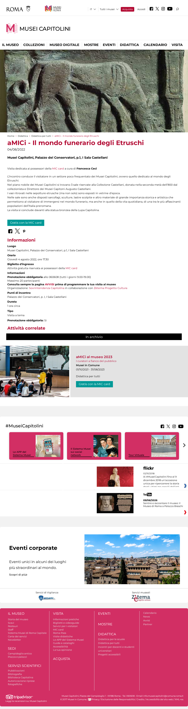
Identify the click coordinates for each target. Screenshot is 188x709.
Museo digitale (64, 45)
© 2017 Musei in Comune (73, 699)
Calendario (155, 45)
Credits (140, 699)
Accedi (141, 9)
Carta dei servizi (17, 636)
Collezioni (34, 45)
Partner (147, 624)
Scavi (11, 622)
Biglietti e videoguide (66, 622)
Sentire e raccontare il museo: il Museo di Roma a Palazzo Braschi (163, 505)
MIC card (58, 168)
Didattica (129, 45)
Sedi (12, 648)
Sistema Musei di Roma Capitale (27, 632)
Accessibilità (60, 646)
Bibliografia (15, 674)
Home (10, 136)
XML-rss (179, 699)
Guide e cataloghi (63, 643)
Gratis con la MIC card (25, 222)
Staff (10, 629)
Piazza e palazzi (17, 656)
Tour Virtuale (136, 454)
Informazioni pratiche (66, 619)
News (146, 616)
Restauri (13, 626)
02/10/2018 (161, 480)
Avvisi (146, 620)
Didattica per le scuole (111, 639)
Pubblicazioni (16, 670)
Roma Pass (59, 632)
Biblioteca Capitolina (20, 677)
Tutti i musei (107, 9)
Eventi (109, 45)
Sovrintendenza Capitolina (46, 288)
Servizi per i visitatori (65, 626)
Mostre (91, 45)
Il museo (10, 45)
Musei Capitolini (44, 28)
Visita (177, 45)
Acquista (127, 9)
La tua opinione (62, 649)
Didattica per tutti (41, 136)
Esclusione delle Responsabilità (118, 699)
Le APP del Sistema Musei (22, 453)
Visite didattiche (63, 636)
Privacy (95, 699)
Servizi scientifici (24, 665)
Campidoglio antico (20, 653)
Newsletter (14, 639)
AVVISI (49, 284)
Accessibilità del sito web (159, 699)
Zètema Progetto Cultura (110, 288)
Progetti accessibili (109, 654)
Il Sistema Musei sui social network (81, 451)
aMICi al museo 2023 (94, 357)
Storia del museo (18, 619)
